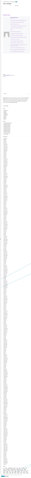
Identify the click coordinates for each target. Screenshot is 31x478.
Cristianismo (7, 469)
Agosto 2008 (5, 392)
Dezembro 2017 (5, 254)
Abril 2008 (5, 397)
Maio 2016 (5, 277)
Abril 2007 (5, 412)
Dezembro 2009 (6, 372)
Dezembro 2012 (5, 328)
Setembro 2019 (5, 228)
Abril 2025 (5, 156)
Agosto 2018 (5, 244)
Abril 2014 (5, 308)
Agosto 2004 (5, 451)
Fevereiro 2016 (5, 281)
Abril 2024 (5, 171)
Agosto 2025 (5, 151)
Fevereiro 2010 (5, 370)
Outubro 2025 (5, 149)
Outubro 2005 (5, 434)
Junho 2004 (5, 454)
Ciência (4, 469)
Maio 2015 (5, 292)
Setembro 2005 (5, 435)
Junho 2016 (5, 276)
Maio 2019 (5, 233)
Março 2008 (5, 398)
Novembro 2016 (5, 270)
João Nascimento (5, 113)
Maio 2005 (5, 440)
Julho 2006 (5, 423)
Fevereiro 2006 (5, 429)
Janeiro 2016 (5, 282)
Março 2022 (5, 192)
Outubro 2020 (5, 212)
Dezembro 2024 (6, 161)
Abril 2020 (5, 219)
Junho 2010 (5, 365)
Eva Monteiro (5, 111)
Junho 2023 (5, 181)
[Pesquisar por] (28, 93)
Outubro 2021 (5, 198)
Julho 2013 (5, 319)
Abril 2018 (5, 249)
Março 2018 (5, 250)
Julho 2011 (5, 349)
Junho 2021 (5, 203)
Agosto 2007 (5, 407)
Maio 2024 (5, 170)
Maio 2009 (5, 381)
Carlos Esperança (14, 17)
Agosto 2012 (5, 333)
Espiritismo (4, 470)
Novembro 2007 (6, 403)
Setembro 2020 (5, 213)
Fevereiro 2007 (5, 414)
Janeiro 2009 (5, 386)
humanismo (21, 470)
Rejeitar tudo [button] (6, 476)
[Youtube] (7, 105)
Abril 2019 (5, 234)
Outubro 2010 (5, 360)
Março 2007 (5, 413)
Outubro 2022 (5, 187)
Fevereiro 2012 (5, 340)
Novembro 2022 (6, 186)
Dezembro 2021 (5, 196)
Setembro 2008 (6, 391)
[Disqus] (16, 63)
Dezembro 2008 (6, 387)
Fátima (15, 470)
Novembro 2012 (5, 329)
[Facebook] (4, 105)
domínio (25, 469)
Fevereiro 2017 (5, 266)
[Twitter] (5, 105)
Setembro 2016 (5, 272)
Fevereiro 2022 (5, 193)
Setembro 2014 (5, 302)
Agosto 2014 (5, 303)
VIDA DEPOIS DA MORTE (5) (7, 126)
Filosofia (12, 470)
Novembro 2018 (5, 240)
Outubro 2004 (5, 449)
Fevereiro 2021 (5, 208)
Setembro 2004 (6, 450)
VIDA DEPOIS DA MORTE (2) (7, 130)
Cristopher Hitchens (12, 469)
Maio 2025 (5, 155)
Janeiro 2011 (5, 356)
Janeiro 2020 (5, 223)
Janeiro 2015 (5, 297)
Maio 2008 (5, 396)
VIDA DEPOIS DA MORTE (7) (7, 124)
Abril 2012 (5, 338)
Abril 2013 (5, 323)
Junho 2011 (5, 350)
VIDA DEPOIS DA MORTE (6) (7, 125)
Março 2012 (5, 339)
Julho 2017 (5, 260)
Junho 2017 (5, 261)
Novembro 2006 (6, 418)
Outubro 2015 (5, 286)
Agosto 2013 (5, 318)
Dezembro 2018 (6, 239)
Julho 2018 (5, 245)
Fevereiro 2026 (5, 144)
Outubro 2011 (5, 345)
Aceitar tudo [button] (3, 476)
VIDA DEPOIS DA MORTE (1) (7, 131)
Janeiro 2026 (5, 145)
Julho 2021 (5, 202)
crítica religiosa (18, 469)
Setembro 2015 (5, 287)
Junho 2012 (5, 335)
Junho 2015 (5, 291)
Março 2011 (5, 354)
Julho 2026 (5, 139)
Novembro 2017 (5, 255)
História (18, 470)
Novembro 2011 (5, 344)
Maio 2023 (5, 182)
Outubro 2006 (5, 419)
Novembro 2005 (6, 433)
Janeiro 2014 (5, 312)
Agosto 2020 (5, 214)
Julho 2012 (5, 334)
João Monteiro (5, 112)
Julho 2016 (5, 275)
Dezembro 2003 (6, 461)
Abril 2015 (5, 293)
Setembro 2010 (5, 361)
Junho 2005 (5, 439)
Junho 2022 (5, 191)
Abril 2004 (5, 456)
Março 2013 (5, 324)
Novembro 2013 (5, 314)
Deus (22, 469)
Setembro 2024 (5, 165)
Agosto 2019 (5, 229)
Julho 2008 (5, 393)
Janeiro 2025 (5, 160)
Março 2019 (5, 235)
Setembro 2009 (5, 376)
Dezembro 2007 (6, 402)
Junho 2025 (5, 154)
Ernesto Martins (6, 110)
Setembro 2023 (5, 177)
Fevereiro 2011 (5, 355)
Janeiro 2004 (5, 460)
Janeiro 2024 (5, 175)
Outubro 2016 (5, 271)
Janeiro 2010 (5, 371)
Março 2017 (5, 265)
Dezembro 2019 (5, 224)
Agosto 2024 (5, 166)
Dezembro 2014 (6, 298)
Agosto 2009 (5, 377)
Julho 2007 (5, 408)
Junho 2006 (5, 424)
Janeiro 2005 (5, 445)
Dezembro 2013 (5, 313)
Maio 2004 (5, 455)
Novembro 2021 (5, 197)
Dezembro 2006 (6, 417)
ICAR (27, 470)
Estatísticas (8, 470)
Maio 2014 (5, 307)
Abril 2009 (5, 382)
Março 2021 (5, 207)
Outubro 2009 (5, 375)
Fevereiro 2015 (5, 296)
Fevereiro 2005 (5, 444)
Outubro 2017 (5, 256)
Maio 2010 (5, 366)
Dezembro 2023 (6, 176)
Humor (25, 470)
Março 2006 (5, 428)
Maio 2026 (5, 140)
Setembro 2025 (5, 150)
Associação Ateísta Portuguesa (13, 102)
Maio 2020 (5, 218)
